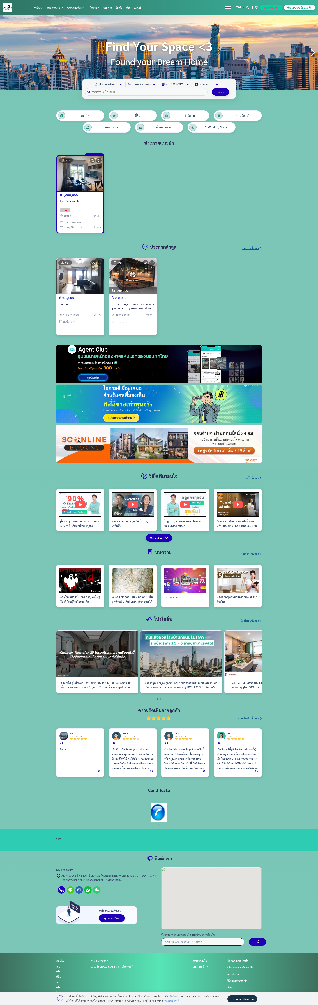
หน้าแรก (38, 7)
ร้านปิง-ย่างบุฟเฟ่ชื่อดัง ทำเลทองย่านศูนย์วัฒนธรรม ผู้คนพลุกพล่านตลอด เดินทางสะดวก (133, 306)
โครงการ (94, 7)
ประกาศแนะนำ (55, 7)
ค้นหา (220, 92)
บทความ (107, 7)
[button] (312, 53)
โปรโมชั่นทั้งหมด (250, 621)
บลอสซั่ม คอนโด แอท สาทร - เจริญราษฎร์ (112, 966)
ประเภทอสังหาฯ (76, 7)
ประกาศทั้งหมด (250, 248)
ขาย (58, 966)
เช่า (58, 971)
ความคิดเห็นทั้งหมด (248, 718)
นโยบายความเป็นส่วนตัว (240, 967)
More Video (156, 538)
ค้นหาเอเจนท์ (133, 7)
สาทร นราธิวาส (99, 960)
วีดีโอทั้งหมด (252, 478)
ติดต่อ (119, 7)
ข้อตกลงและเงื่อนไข (237, 960)
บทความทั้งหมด (250, 553)
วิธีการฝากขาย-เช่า (237, 980)
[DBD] (159, 812)
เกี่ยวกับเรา (233, 974)
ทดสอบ (63, 304)
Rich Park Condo (70, 200)
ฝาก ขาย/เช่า (271, 7)
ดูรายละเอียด (111, 918)
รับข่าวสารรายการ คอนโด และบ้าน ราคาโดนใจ (188, 934)
